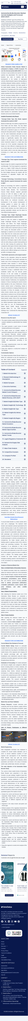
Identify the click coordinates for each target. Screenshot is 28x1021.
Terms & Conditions (6, 953)
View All (3, 975)
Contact (3, 948)
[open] (25, 7)
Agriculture (4, 970)
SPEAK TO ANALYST (14, 315)
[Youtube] (15, 921)
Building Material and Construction (10, 972)
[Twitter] (5, 921)
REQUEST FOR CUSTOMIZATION (14, 157)
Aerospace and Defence (7, 968)
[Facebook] (2, 921)
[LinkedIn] (9, 921)
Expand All (24, 370)
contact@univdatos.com (19, 3)
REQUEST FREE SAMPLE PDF (14, 64)
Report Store (10, 45)
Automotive (22, 33)
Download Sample (7, 39)
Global (10, 33)
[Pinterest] (19, 921)
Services (3, 946)
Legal (2, 955)
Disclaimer (4, 957)
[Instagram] (12, 921)
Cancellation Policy (6, 960)
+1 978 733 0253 (17, 1)
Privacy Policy (4, 951)
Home (2, 45)
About (2, 944)
